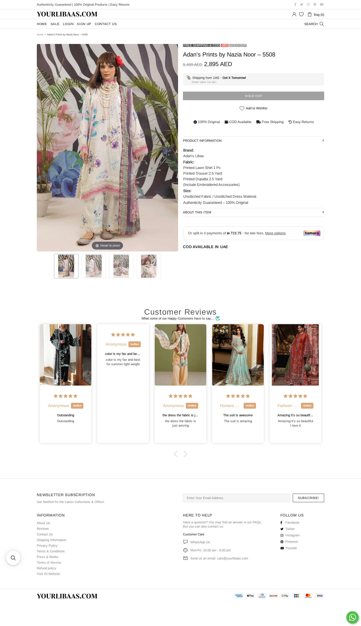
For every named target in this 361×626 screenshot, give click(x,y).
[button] (176, 453)
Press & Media (47, 557)
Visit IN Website (48, 574)
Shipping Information (51, 540)
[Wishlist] (301, 14)
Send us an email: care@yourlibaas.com (219, 558)
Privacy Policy (47, 545)
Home (40, 34)
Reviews (43, 528)
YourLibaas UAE (67, 14)
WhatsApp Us (200, 542)
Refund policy (46, 568)
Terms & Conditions (51, 551)
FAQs (257, 522)
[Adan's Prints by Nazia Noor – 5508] (66, 266)
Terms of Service (49, 562)
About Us (43, 523)
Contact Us (45, 534)
